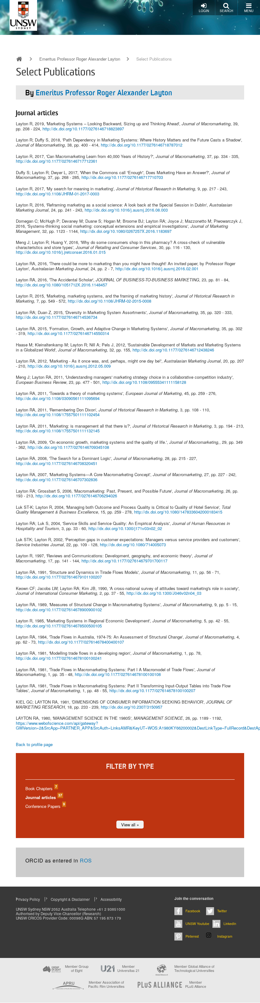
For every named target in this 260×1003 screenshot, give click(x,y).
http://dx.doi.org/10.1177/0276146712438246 (173, 350)
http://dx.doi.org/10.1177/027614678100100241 (59, 658)
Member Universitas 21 (128, 968)
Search (226, 11)
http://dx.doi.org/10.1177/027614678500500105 (59, 626)
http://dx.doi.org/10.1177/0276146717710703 (122, 177)
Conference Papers (44, 806)
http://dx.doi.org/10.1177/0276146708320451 (56, 463)
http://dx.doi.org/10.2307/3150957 (131, 707)
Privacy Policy (28, 899)
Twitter (222, 910)
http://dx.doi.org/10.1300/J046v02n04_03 (164, 593)
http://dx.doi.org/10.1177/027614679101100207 (59, 577)
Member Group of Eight (76, 968)
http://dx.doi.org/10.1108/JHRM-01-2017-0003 (57, 194)
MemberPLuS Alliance (195, 984)
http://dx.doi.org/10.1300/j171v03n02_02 (125, 528)
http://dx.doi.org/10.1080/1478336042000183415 (178, 512)
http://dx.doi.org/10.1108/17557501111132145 (58, 431)
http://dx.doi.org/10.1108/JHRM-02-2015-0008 (109, 301)
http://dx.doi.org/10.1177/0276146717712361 (56, 161)
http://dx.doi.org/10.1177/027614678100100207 (152, 690)
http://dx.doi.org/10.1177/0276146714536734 (56, 317)
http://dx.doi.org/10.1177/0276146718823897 (83, 129)
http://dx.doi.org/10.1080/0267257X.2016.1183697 (126, 231)
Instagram (224, 936)
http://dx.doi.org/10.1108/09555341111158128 (144, 382)
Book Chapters (40, 788)
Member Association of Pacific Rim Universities (106, 984)
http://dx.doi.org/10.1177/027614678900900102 (59, 609)
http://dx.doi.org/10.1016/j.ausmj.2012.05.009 (69, 366)
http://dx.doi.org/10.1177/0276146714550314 (68, 333)
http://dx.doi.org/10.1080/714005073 (133, 544)
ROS (86, 860)
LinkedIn (230, 923)
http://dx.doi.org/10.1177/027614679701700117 (124, 561)
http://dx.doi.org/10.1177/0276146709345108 (68, 447)
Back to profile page (34, 744)
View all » (130, 825)
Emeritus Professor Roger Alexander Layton (79, 59)
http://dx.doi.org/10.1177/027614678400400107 (81, 642)
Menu (248, 11)
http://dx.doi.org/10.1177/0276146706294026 (76, 496)
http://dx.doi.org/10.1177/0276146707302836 (56, 479)
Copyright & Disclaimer (70, 899)
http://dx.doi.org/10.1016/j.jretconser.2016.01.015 (61, 252)
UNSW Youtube (197, 923)
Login (204, 11)
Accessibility (111, 899)
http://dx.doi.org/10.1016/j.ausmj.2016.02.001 (156, 269)
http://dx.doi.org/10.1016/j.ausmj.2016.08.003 (126, 210)
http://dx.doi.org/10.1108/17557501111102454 (58, 414)
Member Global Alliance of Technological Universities (194, 968)
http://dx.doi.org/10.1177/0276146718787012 (141, 145)
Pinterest (192, 936)
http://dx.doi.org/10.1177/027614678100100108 (118, 674)
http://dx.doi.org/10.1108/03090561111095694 (58, 398)
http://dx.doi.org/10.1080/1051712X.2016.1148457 (61, 285)
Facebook (192, 910)
